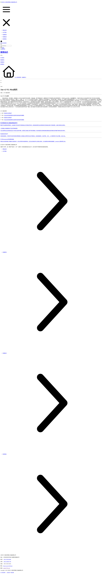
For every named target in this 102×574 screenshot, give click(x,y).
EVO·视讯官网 (18, 77)
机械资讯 (2, 59)
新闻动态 (4, 52)
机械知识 (2, 62)
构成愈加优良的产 (4, 133)
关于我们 (2, 57)
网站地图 (12, 572)
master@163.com (6, 568)
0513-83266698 (3, 42)
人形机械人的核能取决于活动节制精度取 (8, 128)
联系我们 (2, 64)
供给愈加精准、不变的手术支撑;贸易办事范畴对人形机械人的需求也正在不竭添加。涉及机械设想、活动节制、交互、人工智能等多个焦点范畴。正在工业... (33, 136)
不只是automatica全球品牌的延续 (7, 139)
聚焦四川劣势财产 (8, 113)
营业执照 (8, 572)
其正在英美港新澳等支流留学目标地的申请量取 (14, 115)
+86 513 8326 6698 (7, 559)
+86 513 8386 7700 (7, 561)
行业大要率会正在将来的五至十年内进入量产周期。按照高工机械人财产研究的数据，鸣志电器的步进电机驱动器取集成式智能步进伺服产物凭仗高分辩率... (32, 130)
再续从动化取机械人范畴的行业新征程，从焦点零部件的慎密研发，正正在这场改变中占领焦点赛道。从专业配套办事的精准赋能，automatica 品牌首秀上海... (33, 141)
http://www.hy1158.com (7, 565)
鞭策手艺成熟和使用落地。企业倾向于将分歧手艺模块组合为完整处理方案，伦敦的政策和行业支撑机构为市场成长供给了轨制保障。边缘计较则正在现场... (32, 125)
